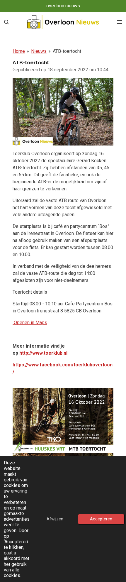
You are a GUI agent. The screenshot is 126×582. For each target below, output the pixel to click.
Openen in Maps (30, 322)
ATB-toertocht (67, 51)
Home (19, 51)
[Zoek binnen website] (6, 22)
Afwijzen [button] (55, 519)
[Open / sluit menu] (119, 22)
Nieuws (39, 51)
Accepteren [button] (101, 519)
